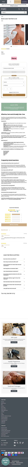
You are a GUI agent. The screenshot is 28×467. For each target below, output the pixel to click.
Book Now (2, 401)
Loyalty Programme (4, 410)
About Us (2, 406)
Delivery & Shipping (4, 418)
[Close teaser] (10, 457)
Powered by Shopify (16, 464)
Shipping (10, 92)
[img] (3, 233)
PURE (2, 20)
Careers (2, 414)
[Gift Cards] (14, 329)
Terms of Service (15, 461)
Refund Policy (12, 462)
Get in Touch (3, 407)
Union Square (5, 152)
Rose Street (5, 152)
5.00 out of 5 (17, 210)
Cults (4, 154)
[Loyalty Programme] (14, 353)
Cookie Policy (3, 421)
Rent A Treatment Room (5, 436)
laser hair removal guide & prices (15, 199)
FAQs (2, 413)
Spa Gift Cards (3, 403)
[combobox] (14, 12)
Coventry (5, 153)
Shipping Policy (19, 462)
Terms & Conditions (4, 417)
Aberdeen (22, 198)
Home (2, 16)
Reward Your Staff (4, 427)
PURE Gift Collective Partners (5, 430)
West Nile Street (6, 151)
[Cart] (22, 9)
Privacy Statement (4, 420)
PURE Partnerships (4, 429)
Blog (2, 404)
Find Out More (14, 366)
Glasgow (14, 198)
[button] (3, 48)
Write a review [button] (14, 225)
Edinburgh (19, 198)
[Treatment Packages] (14, 377)
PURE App (2, 411)
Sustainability (3, 434)
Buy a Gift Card (14, 342)
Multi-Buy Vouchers (4, 433)
